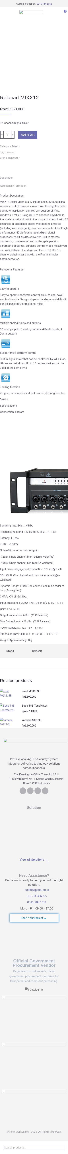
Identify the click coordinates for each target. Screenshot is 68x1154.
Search (60, 1147)
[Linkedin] (23, 790)
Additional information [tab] (13, 185)
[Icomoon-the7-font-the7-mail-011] (45, 790)
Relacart (10, 153)
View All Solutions (34, 859)
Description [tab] (6, 177)
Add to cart (27, 134)
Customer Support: (34, 3)
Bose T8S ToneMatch (35, 705)
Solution (34, 808)
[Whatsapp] (37, 790)
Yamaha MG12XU (32, 720)
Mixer (15, 146)
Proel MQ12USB (31, 691)
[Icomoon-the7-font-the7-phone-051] (30, 790)
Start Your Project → (34, 918)
